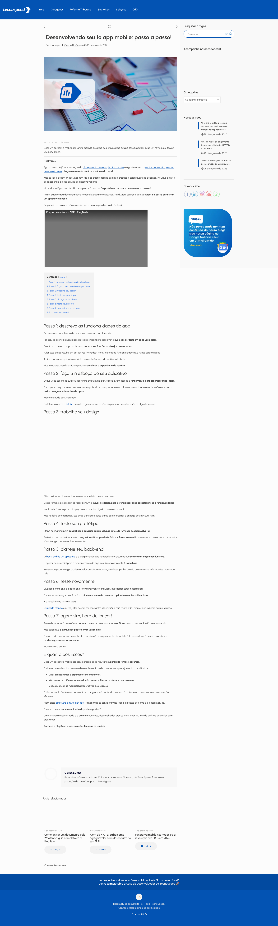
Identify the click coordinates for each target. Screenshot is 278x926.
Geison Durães (71, 45)
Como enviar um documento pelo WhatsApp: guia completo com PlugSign (64, 838)
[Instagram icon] (142, 914)
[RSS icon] (146, 914)
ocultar (62, 277)
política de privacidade (147, 907)
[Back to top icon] (139, 897)
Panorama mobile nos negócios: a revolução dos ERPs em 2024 (155, 836)
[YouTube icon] (135, 914)
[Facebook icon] (132, 914)
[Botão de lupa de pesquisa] (230, 34)
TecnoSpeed (167, 883)
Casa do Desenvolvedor (140, 883)
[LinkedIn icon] (139, 914)
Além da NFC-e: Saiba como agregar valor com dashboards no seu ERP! (110, 838)
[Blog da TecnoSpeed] (17, 9)
